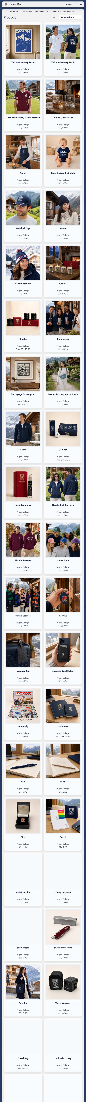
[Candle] (63, 263)
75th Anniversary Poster (22, 62)
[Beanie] (63, 208)
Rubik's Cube (23, 892)
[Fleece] (23, 429)
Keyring (63, 615)
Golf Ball (63, 449)
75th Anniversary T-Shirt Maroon (23, 117)
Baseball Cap (23, 228)
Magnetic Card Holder (63, 671)
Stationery (39, 11)
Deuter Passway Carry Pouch (63, 394)
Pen (23, 781)
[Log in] (77, 4)
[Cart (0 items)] (81, 4)
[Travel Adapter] (63, 982)
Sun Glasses (23, 947)
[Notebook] (63, 706)
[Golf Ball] (63, 429)
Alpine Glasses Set (63, 117)
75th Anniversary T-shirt (63, 62)
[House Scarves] (23, 595)
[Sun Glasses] (23, 927)
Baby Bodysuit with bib (63, 173)
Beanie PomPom (23, 283)
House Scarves (23, 615)
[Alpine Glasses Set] (63, 97)
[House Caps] (63, 540)
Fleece (23, 449)
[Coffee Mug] (63, 318)
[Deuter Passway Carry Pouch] (63, 374)
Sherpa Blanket (63, 892)
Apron (23, 173)
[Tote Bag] (23, 982)
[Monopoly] (23, 706)
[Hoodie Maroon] (23, 540)
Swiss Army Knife (63, 947)
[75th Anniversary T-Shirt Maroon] (23, 97)
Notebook (63, 726)
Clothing (14, 11)
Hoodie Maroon (23, 560)
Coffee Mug (63, 339)
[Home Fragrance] (23, 484)
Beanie (62, 228)
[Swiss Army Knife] (63, 927)
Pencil (63, 781)
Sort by (55, 17)
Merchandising (27, 11)
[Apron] (23, 152)
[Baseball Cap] (23, 208)
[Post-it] (63, 816)
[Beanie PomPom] (23, 263)
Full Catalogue (69, 11)
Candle (63, 283)
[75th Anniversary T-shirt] (63, 42)
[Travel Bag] (23, 1038)
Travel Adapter (63, 1003)
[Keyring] (63, 595)
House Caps (63, 560)
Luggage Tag (23, 671)
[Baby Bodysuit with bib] (63, 152)
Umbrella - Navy (63, 1058)
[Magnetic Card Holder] (63, 650)
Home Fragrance (22, 505)
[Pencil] (63, 761)
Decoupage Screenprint (23, 394)
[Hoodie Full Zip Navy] (63, 484)
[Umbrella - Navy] (63, 1038)
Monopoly (23, 726)
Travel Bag (23, 1058)
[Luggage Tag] (23, 650)
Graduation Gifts (54, 11)
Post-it (63, 837)
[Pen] (23, 761)
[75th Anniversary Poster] (23, 42)
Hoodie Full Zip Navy (63, 505)
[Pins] (23, 816)
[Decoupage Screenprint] (23, 374)
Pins (23, 837)
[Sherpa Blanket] (63, 872)
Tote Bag (23, 1003)
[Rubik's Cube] (23, 872)
